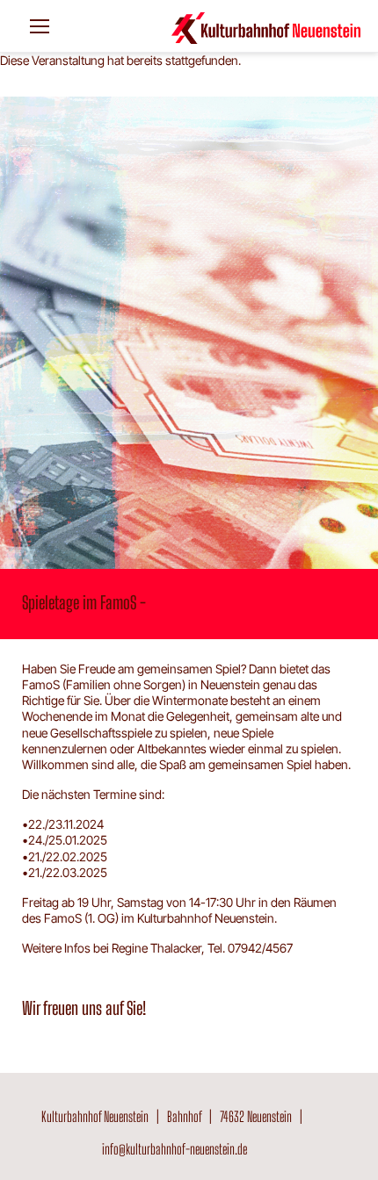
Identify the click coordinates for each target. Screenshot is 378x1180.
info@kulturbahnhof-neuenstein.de (174, 1148)
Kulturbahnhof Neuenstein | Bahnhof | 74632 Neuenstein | (174, 1116)
